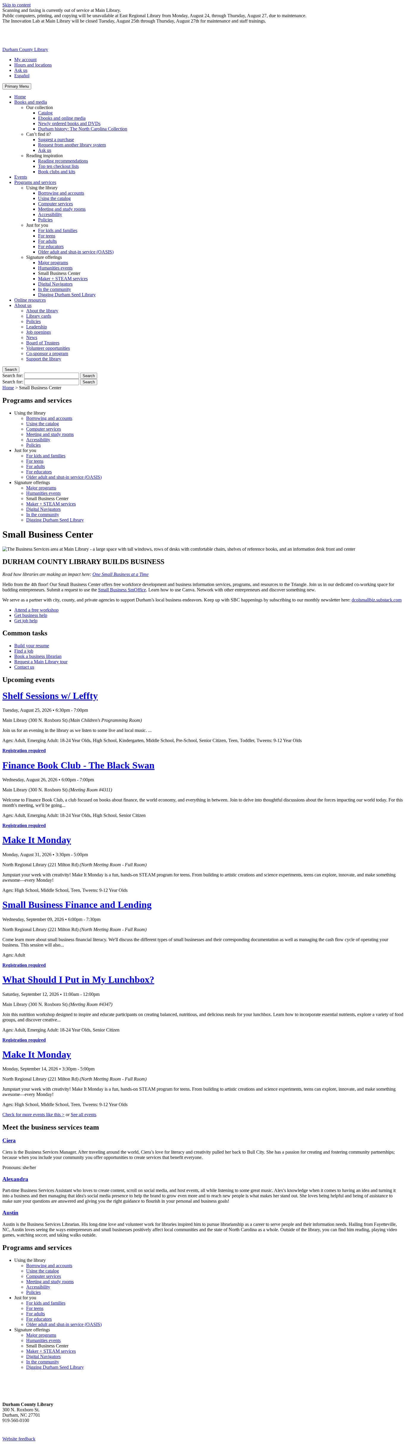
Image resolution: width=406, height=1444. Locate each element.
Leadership (36, 326)
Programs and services (35, 182)
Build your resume (31, 645)
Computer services (55, 203)
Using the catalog (54, 198)
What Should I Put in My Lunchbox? (78, 979)
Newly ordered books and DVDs (69, 123)
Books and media (30, 102)
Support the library (43, 358)
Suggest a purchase (56, 139)
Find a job (23, 650)
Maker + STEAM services (63, 278)
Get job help (25, 620)
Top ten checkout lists (58, 166)
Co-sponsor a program (47, 353)
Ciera (9, 1140)
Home (20, 96)
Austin (10, 1213)
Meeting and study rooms (62, 209)
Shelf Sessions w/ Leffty (50, 695)
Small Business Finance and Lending (77, 904)
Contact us (24, 667)
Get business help (30, 615)
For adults (47, 241)
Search (11, 369)
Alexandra (15, 1179)
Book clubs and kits (56, 171)
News (31, 337)
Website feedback (18, 1438)
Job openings (38, 332)
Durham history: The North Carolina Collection (82, 128)
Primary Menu (17, 86)
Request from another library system (72, 144)
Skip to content (16, 4)
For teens (46, 235)
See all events (83, 1114)
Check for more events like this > (33, 1114)
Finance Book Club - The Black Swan (78, 765)
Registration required (24, 750)
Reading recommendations (63, 160)
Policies (45, 219)
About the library (42, 310)
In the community (54, 289)
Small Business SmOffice (122, 589)
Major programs (53, 262)
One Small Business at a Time (120, 574)
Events (20, 176)
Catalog (45, 112)
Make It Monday (36, 839)
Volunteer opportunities (48, 348)
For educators (51, 246)
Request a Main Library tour (40, 661)
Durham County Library (25, 49)
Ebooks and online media (62, 118)
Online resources (30, 300)
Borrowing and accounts (61, 193)
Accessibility (50, 214)
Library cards (38, 316)
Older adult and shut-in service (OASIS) (76, 251)
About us (23, 305)
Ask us (20, 70)
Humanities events (55, 267)
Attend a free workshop (36, 609)
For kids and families (57, 230)
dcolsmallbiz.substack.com (377, 599)
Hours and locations (33, 64)
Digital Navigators (55, 283)
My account (25, 59)
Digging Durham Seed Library (67, 294)
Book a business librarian (38, 656)
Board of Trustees (42, 342)
